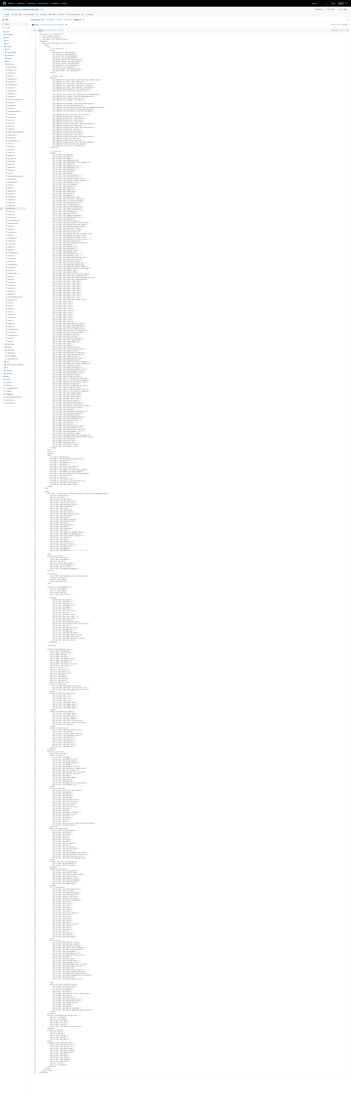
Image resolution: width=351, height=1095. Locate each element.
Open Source (43, 3)
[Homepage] (4, 3)
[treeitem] (13, 208)
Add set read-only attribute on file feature (51, 24)
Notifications (319, 9)
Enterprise (54, 3)
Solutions (20, 3)
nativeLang (68, 20)
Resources (31, 3)
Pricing (64, 3)
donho (37, 24)
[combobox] (15, 27)
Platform (11, 3)
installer (59, 20)
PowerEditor (50, 20)
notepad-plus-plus (13, 9)
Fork (331, 9)
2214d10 (333, 24)
